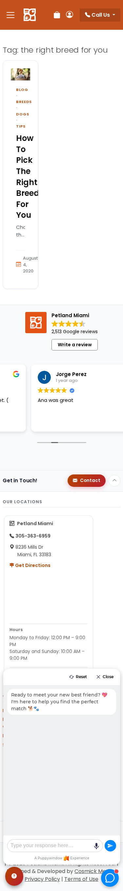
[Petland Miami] (30, 15)
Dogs (22, 114)
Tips (21, 126)
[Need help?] (14, 876)
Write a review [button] (75, 344)
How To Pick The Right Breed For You (27, 176)
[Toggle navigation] (10, 15)
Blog (22, 89)
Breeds (24, 101)
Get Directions (32, 565)
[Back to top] (114, 481)
